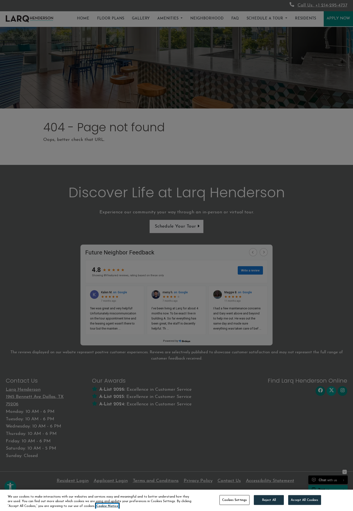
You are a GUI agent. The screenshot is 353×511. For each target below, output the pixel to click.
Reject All (269, 499)
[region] (176, 500)
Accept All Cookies (304, 499)
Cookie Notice (107, 506)
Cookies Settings (234, 499)
